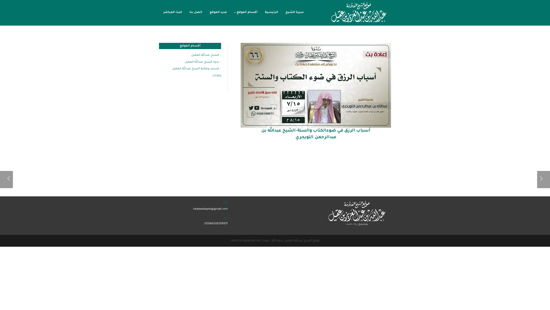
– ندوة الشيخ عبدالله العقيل (203, 62)
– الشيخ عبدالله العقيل (206, 55)
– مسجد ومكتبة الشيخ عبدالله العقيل (196, 68)
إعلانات (216, 75)
